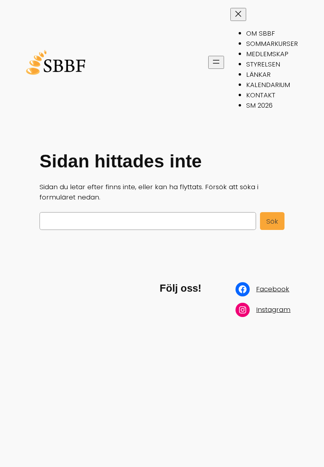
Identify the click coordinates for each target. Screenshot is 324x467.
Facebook (272, 289)
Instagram (273, 309)
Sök (272, 221)
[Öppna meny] (216, 62)
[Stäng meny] (238, 14)
